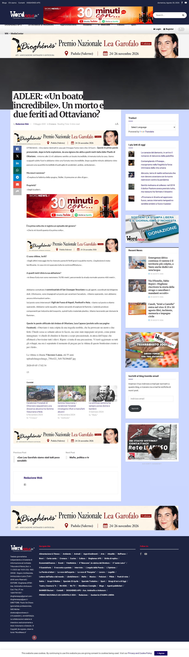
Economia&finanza (47, 563)
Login (158, 29)
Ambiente (67, 553)
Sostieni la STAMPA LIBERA (102, 595)
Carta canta (52, 558)
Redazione (83, 595)
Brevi (41, 558)
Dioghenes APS (94, 558)
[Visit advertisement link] (98, 15)
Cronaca (52, 124)
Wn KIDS (63, 585)
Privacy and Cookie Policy (140, 653)
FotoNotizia (71, 563)
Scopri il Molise (53, 581)
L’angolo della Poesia (95, 567)
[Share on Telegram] (17, 177)
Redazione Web (22, 124)
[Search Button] (184, 15)
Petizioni (102, 576)
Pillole (111, 576)
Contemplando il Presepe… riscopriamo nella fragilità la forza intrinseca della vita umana (156, 164)
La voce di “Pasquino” (87, 572)
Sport (133, 24)
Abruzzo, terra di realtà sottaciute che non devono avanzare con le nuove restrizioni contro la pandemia (158, 176)
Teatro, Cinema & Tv (47, 585)
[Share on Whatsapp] (17, 170)
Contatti (21, 2)
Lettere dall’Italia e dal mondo (51, 576)
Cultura (120, 24)
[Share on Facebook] (17, 149)
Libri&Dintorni (72, 576)
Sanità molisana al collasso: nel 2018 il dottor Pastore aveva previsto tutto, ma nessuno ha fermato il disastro (158, 188)
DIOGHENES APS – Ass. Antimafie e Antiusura (86, 590)
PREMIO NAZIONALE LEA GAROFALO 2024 (57, 595)
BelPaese (122, 553)
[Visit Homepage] (20, 15)
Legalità (111, 572)
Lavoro (102, 572)
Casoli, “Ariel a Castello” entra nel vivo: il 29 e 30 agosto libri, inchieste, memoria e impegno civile (161, 310)
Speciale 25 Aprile (70, 581)
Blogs (4, 2)
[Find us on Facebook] (182, 3)
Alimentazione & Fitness (49, 553)
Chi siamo (12, 2)
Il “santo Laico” (119, 563)
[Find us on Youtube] (186, 3)
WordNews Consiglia (87, 585)
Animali (77, 553)
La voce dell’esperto (65, 572)
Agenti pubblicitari (114, 585)
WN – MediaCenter (14, 33)
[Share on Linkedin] (17, 163)
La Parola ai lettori (46, 572)
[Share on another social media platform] (17, 191)
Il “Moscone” (104, 24)
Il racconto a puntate (62, 567)
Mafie (84, 576)
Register (169, 29)
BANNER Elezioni (46, 590)
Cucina (73, 558)
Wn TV (72, 585)
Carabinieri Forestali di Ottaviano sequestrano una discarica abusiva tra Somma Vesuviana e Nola (40, 407)
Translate (149, 131)
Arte (102, 553)
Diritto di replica (111, 558)
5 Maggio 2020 (39, 124)
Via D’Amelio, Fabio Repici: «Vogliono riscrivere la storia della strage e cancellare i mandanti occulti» (161, 287)
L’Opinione (111, 567)
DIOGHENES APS (33, 2)
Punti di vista (122, 576)
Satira (41, 581)
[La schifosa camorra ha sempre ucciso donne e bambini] (103, 394)
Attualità (87, 24)
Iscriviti (135, 408)
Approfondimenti (68, 24)
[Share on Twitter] (17, 156)
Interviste (79, 567)
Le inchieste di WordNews (41, 24)
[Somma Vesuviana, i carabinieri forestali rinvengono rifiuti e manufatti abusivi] (72, 394)
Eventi (60, 563)
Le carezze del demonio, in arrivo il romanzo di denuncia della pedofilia (157, 154)
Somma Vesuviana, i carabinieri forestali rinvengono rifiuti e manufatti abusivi (71, 407)
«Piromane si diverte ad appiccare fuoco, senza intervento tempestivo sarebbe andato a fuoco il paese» (157, 200)
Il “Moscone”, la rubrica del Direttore (94, 563)
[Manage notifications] (34, 637)
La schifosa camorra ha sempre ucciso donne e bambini (100, 405)
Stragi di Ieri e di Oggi (117, 581)
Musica (92, 576)
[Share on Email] (17, 184)
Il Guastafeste (45, 567)
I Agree (160, 653)
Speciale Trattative (89, 581)
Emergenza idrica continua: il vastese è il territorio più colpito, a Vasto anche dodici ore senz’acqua (160, 263)
